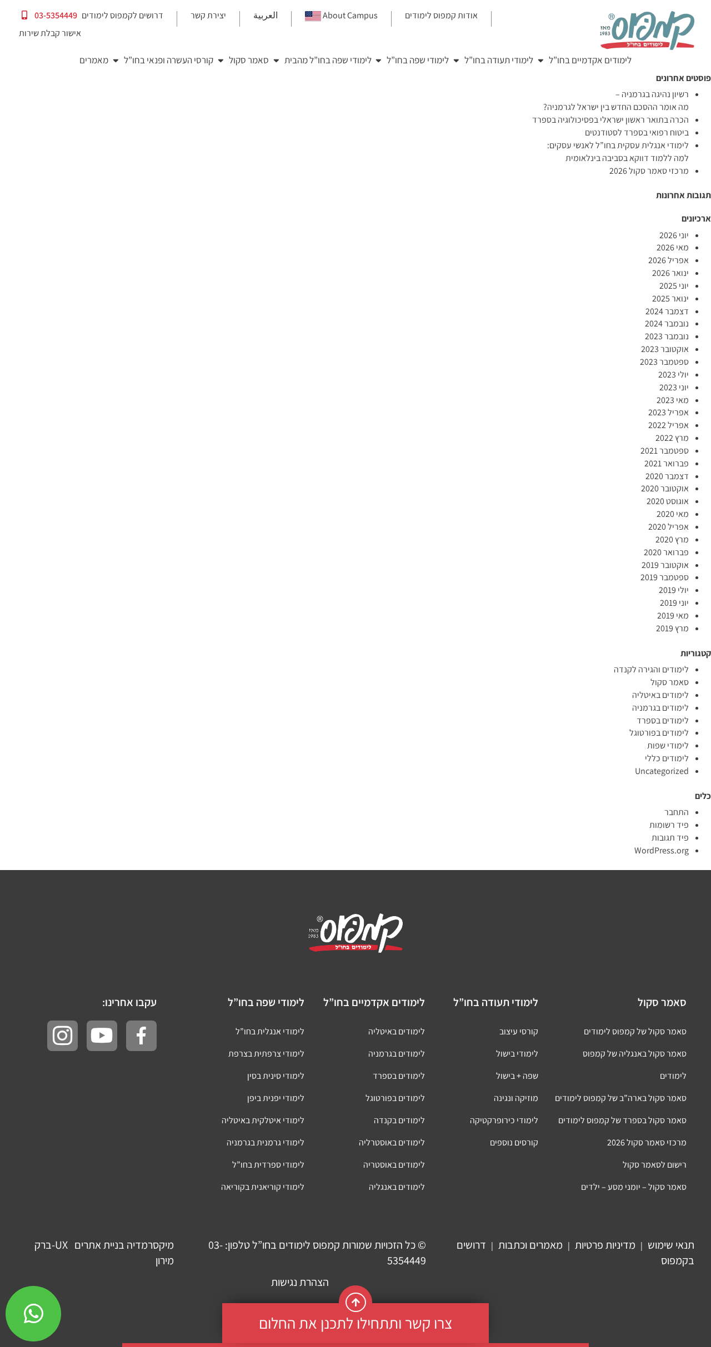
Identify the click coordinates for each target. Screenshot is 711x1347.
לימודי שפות (668, 745)
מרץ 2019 (672, 628)
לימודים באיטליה (660, 695)
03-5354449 (55, 15)
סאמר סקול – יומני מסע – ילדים (634, 1187)
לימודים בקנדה (399, 1120)
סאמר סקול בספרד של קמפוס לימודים (622, 1120)
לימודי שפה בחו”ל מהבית (328, 60)
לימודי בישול (517, 1053)
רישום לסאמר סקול (655, 1164)
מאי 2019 (673, 615)
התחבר (676, 812)
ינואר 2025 (670, 298)
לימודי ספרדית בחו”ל (268, 1164)
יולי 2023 (673, 374)
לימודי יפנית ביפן (275, 1098)
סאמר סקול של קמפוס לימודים (635, 1031)
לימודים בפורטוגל (659, 732)
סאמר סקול (249, 60)
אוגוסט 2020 (668, 501)
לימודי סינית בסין (275, 1076)
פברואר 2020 (666, 552)
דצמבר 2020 (667, 476)
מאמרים (93, 60)
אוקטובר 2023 (665, 349)
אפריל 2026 (668, 260)
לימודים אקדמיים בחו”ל (590, 60)
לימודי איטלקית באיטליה (263, 1120)
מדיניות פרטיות (605, 1245)
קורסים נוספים (514, 1142)
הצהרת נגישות (300, 1282)
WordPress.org (661, 850)
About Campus (350, 15)
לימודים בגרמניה (660, 707)
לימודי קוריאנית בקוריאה (262, 1187)
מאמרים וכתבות (530, 1245)
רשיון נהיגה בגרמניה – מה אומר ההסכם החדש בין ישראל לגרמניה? (616, 100)
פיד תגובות (670, 837)
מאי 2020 (673, 514)
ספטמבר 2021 (664, 450)
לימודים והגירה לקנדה (651, 669)
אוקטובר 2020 (665, 488)
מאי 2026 (673, 247)
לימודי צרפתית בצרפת (266, 1053)
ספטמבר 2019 (664, 577)
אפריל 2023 (668, 412)
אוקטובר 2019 (665, 565)
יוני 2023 (674, 387)
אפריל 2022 (668, 425)
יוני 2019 (674, 603)
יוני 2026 (674, 235)
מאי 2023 (673, 400)
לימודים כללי (667, 758)
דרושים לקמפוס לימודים (122, 15)
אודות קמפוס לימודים (441, 15)
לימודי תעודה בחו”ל (498, 60)
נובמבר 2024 (667, 323)
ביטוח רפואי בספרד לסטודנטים (637, 132)
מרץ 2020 (672, 539)
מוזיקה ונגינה (516, 1098)
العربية (265, 15)
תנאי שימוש (671, 1245)
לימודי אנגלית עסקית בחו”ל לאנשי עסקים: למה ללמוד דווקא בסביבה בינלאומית (618, 151)
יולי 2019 (674, 590)
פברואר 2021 (666, 463)
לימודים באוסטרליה (392, 1142)
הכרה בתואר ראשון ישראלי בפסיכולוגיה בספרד (610, 119)
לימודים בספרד (663, 720)
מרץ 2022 (672, 438)
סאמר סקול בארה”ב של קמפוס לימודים (621, 1098)
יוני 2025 (674, 285)
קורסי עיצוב (518, 1031)
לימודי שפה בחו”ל (418, 60)
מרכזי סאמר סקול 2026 (649, 171)
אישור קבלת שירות (50, 33)
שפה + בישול (517, 1076)
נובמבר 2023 (667, 336)
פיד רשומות (669, 825)
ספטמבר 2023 (664, 362)
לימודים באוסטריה (394, 1164)
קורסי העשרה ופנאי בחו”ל (168, 60)
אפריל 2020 (668, 526)
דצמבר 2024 (667, 311)
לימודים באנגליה (397, 1187)
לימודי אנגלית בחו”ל (270, 1031)
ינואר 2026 (670, 273)
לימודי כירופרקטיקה (504, 1120)
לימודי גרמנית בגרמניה (265, 1142)
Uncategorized (662, 771)
